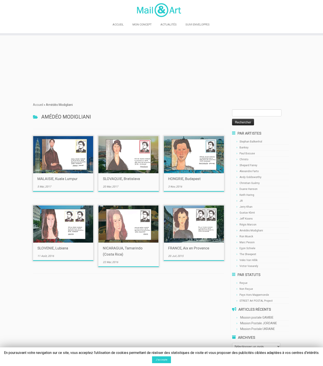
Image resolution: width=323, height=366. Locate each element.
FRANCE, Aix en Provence (188, 248)
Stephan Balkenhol (251, 141)
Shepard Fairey (248, 165)
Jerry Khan (246, 206)
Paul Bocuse (247, 153)
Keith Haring (247, 195)
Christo (244, 159)
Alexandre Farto (249, 171)
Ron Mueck (246, 236)
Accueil (38, 104)
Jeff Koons (246, 218)
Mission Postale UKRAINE (257, 329)
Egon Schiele (247, 248)
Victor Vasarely (249, 266)
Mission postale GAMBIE (257, 317)
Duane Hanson (249, 189)
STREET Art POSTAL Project (256, 300)
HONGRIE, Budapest (184, 179)
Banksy (244, 147)
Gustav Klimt (247, 212)
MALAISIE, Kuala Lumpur (57, 179)
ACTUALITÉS (168, 24)
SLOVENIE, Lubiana (52, 248)
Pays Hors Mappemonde (254, 294)
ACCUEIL (118, 24)
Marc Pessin (247, 242)
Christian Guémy (250, 183)
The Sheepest (248, 254)
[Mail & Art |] (161, 10)
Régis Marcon (248, 224)
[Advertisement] (161, 68)
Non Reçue (246, 288)
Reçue (243, 283)
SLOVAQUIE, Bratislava (121, 179)
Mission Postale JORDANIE (258, 323)
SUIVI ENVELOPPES (197, 24)
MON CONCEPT (142, 24)
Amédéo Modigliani (251, 230)
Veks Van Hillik (249, 260)
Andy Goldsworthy (250, 177)
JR (241, 200)
